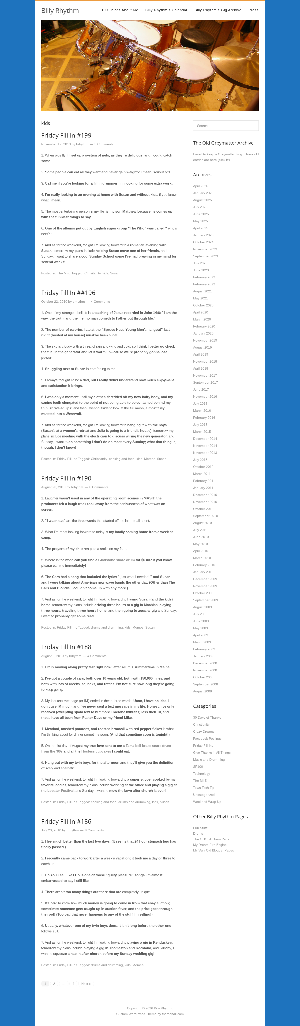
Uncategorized (204, 795)
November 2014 (205, 446)
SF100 (198, 766)
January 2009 (203, 656)
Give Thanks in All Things (212, 752)
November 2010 (205, 502)
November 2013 (205, 453)
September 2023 (205, 256)
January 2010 (203, 572)
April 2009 (200, 635)
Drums (198, 833)
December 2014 (205, 438)
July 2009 (200, 614)
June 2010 (201, 537)
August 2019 (202, 347)
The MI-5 (64, 273)
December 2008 (205, 663)
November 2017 (205, 375)
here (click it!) (220, 160)
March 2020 (202, 319)
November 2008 (205, 670)
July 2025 (200, 207)
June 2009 (201, 621)
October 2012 (203, 467)
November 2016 (205, 396)
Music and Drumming (209, 759)
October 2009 (203, 593)
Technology (201, 773)
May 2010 (200, 544)
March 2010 (202, 558)
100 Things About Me (119, 10)
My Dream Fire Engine (210, 845)
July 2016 (200, 403)
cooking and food (122, 459)
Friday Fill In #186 (66, 821)
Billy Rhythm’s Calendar (166, 10)
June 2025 (201, 214)
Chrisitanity (92, 273)
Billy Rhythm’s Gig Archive (218, 10)
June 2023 (201, 270)
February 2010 (204, 565)
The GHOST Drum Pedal (211, 839)
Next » (86, 984)
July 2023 (200, 263)
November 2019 (205, 340)
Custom (122, 1014)
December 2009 (205, 579)
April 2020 (200, 312)
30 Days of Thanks (207, 717)
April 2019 (200, 354)
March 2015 (202, 431)
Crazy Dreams (203, 731)
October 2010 (203, 509)
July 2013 (200, 460)
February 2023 (204, 277)
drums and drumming (107, 627)
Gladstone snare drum (116, 560)
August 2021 (202, 291)
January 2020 (203, 333)
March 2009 (202, 642)
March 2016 (202, 410)
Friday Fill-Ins (67, 459)
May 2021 (200, 298)
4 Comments (100, 301)
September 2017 (205, 382)
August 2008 (202, 691)
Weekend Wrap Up (207, 802)
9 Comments (94, 830)
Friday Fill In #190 (66, 478)
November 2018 (205, 361)
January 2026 (203, 193)
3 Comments (103, 144)
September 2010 (205, 516)
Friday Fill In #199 (66, 135)
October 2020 (203, 305)
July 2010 (200, 530)
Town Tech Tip (203, 788)
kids (105, 273)
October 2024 (203, 242)
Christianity (201, 724)
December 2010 (205, 495)
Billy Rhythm (60, 10)
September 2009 (205, 600)
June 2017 (201, 389)
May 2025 (200, 221)
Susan (115, 273)
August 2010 (202, 523)
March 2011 (202, 474)
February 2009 (204, 649)
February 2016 (204, 417)
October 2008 (203, 677)
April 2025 (200, 228)
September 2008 (205, 684)
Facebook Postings (207, 738)
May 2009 (200, 628)
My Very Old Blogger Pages (213, 850)
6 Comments (98, 487)
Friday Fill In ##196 (68, 292)
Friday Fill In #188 (66, 647)
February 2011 (204, 481)
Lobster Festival (60, 791)
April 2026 (200, 186)
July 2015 (200, 424)
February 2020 (204, 326)
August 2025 (202, 200)
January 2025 (203, 235)
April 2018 (200, 368)
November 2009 (205, 586)
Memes (149, 459)
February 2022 (204, 284)
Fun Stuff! (200, 828)
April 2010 (200, 551)
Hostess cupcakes (96, 751)
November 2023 (205, 249)
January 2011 (203, 488)
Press (253, 10)
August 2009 (202, 607)
